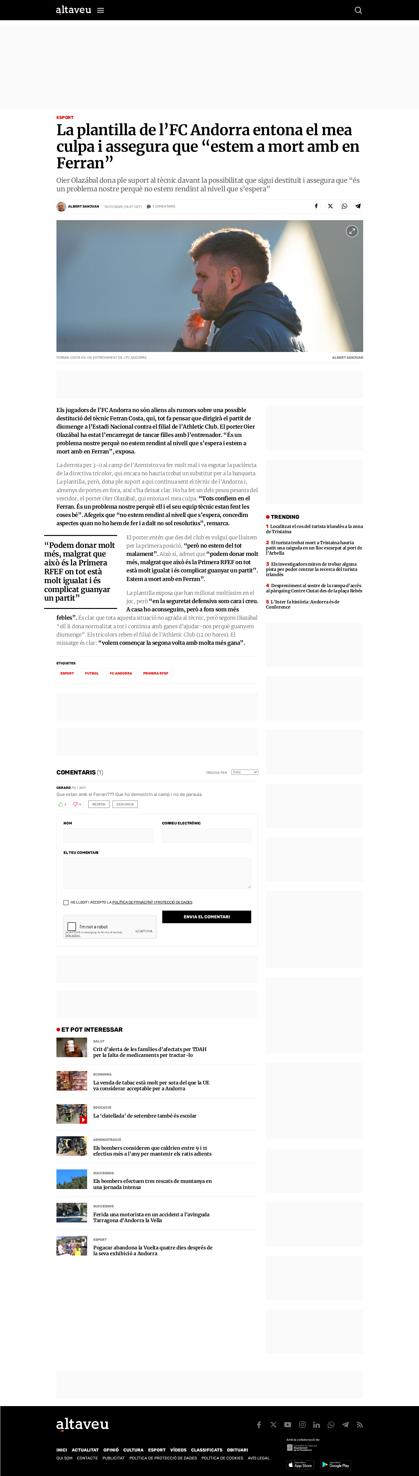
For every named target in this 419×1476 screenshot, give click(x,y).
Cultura (133, 1450)
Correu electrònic (181, 823)
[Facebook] (316, 206)
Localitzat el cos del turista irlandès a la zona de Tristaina (314, 529)
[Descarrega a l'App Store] (300, 1464)
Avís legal (259, 1458)
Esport (65, 117)
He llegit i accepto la (131, 902)
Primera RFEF (155, 673)
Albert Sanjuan (83, 206)
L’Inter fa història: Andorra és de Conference (302, 604)
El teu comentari (80, 853)
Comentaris (163, 206)
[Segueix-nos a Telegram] (345, 1424)
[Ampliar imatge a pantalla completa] (352, 231)
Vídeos (178, 1450)
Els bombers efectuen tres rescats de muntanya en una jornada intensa (152, 1184)
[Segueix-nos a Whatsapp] (331, 1424)
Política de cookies (222, 1458)
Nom (67, 823)
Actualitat (85, 1450)
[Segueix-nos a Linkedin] (316, 1424)
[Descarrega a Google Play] (335, 1464)
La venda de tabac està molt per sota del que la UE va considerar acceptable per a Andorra (151, 1086)
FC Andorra (121, 673)
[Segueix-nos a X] (273, 1424)
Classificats (206, 1450)
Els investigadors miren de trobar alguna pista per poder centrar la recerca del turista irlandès (311, 569)
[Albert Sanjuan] (61, 207)
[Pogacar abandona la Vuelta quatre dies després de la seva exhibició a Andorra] (71, 1246)
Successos (103, 1173)
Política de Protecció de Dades (163, 1458)
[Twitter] (330, 206)
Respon (99, 804)
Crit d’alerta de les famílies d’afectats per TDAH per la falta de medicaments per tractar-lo (149, 1052)
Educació (102, 1108)
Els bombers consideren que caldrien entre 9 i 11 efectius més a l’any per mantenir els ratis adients (152, 1151)
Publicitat (113, 1458)
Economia (102, 1074)
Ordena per (216, 773)
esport (67, 673)
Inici (61, 1450)
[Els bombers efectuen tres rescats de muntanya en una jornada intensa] (71, 1179)
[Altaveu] (73, 10)
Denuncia (125, 804)
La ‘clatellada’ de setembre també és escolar (145, 1116)
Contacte (87, 1458)
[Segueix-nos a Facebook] (259, 1424)
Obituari (237, 1450)
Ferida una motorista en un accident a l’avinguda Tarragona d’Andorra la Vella (151, 1217)
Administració (107, 1140)
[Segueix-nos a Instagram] (302, 1424)
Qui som (64, 1458)
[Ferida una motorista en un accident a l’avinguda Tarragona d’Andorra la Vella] (71, 1212)
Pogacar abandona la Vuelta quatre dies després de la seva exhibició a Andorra (152, 1250)
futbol (92, 673)
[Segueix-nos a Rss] (359, 1424)
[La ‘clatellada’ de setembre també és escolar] (71, 1114)
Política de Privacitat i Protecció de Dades (152, 902)
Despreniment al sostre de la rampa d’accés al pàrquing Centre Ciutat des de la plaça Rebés (314, 588)
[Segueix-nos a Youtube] (287, 1424)
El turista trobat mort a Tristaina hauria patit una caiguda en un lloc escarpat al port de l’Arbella (314, 548)
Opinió (111, 1450)
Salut (99, 1041)
